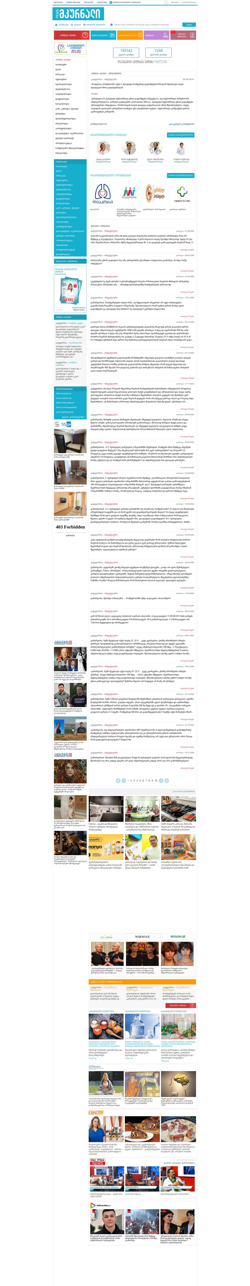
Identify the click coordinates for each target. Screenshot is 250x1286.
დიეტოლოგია (62, 99)
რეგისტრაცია (189, 2)
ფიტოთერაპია (62, 89)
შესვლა (175, 2)
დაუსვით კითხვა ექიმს (142, 62)
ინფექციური (110, 79)
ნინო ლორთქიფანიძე (66, 407)
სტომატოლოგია (63, 84)
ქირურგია (60, 113)
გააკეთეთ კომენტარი (181, 124)
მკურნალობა (75, 342)
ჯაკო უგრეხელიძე (64, 412)
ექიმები (77, 25)
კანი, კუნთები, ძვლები (67, 108)
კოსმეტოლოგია (63, 128)
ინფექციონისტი (103, 162)
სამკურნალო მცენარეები (139, 988)
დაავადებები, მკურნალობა (69, 133)
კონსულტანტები (64, 389)
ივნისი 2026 (78, 310)
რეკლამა (88, 2)
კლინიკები (63, 25)
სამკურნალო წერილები (103, 988)
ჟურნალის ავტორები (67, 261)
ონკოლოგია (61, 123)
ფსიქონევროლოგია (65, 118)
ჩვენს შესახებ (73, 2)
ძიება (189, 25)
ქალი (58, 69)
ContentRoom (184, 791)
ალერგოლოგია (63, 94)
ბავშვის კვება (76, 323)
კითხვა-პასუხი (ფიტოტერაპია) (106, 982)
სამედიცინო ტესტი (65, 249)
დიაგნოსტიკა (63, 254)
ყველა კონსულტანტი (73, 417)
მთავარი (58, 2)
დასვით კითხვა (178, 1006)
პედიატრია (61, 79)
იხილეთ (187, 250)
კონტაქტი (102, 2)
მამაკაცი (60, 74)
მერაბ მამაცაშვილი (65, 402)
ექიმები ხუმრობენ (64, 138)
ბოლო (166, 780)
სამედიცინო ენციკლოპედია (69, 148)
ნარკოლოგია (62, 104)
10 (156, 780)
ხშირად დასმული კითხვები (127, 2)
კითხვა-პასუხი (63, 317)
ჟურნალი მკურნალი (95, 25)
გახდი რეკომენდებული (180, 135)
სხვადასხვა (61, 153)
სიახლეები (61, 64)
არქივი (59, 310)
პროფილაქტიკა (63, 143)
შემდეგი (161, 780)
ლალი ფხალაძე (63, 398)
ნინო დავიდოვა (63, 393)
